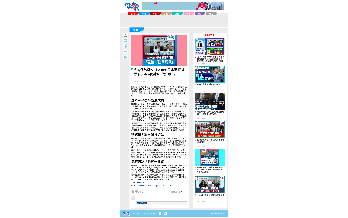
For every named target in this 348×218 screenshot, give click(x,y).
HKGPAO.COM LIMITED (217, 213)
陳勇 (207, 91)
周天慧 (207, 63)
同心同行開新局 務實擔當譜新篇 (210, 195)
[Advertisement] (174, 21)
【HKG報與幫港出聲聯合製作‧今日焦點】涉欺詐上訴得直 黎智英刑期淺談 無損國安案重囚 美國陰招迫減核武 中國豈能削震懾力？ (211, 61)
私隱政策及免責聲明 (148, 213)
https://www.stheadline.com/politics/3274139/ (151, 186)
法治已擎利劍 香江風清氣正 (209, 84)
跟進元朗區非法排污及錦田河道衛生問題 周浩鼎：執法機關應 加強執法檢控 (210, 169)
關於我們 (136, 213)
